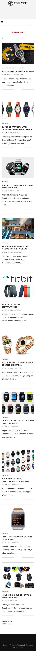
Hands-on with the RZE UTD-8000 (18, 71)
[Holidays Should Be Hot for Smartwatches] (18, 577)
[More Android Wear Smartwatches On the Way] (18, 461)
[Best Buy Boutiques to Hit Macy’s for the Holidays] (18, 228)
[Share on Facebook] (17, 89)
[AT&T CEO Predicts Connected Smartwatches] (18, 167)
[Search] (34, 22)
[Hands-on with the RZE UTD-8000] (18, 53)
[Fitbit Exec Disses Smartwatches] (18, 286)
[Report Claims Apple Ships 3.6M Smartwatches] (18, 403)
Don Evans (7, 74)
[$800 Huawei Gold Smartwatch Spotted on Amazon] (18, 345)
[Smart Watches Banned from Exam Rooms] (18, 519)
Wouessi (19, 648)
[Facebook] (29, 22)
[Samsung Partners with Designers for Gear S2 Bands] (18, 109)
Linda (5, 132)
